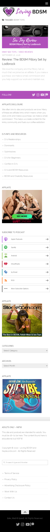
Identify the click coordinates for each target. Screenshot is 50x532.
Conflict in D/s (10, 164)
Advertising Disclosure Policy (17, 485)
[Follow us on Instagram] (37, 94)
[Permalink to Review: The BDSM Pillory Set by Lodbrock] (25, 36)
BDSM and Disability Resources (18, 176)
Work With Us (10, 491)
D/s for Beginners (12, 158)
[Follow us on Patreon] (46, 94)
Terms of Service (11, 473)
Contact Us (9, 498)
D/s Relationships (12, 139)
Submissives (10, 151)
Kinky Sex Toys (9, 52)
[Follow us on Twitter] (33, 94)
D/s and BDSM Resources (16, 170)
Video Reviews (26, 52)
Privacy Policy (10, 479)
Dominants (9, 145)
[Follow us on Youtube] (42, 94)
